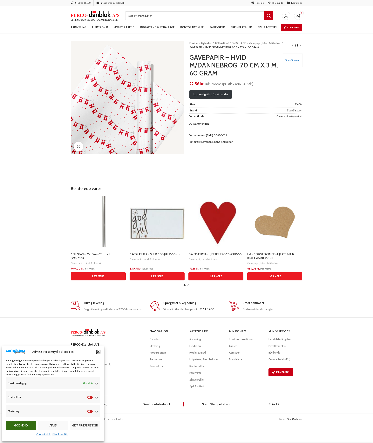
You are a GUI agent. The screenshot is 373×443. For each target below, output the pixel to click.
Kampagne (293, 27)
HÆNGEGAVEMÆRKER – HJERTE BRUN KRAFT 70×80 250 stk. (270, 256)
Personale (156, 359)
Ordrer (233, 346)
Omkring (155, 346)
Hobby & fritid (197, 352)
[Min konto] (286, 16)
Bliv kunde (274, 352)
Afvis (53, 425)
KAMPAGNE (282, 372)
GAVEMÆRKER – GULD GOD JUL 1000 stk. (155, 254)
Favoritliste (235, 359)
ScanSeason (292, 60)
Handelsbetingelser (280, 339)
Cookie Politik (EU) (279, 359)
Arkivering (195, 339)
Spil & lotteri (196, 386)
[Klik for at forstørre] (78, 146)
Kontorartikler (197, 366)
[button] (98, 352)
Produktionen (158, 352)
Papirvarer (195, 373)
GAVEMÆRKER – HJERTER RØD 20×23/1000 (215, 254)
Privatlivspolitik (60, 434)
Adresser (234, 352)
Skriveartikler (196, 379)
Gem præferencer (85, 425)
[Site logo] (95, 15)
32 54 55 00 (207, 309)
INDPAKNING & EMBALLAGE (230, 43)
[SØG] (268, 15)
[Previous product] (293, 45)
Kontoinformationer (241, 339)
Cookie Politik (43, 434)
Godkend (21, 425)
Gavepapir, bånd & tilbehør (265, 43)
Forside (193, 43)
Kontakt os (156, 366)
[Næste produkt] (300, 45)
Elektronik (195, 346)
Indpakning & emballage (203, 359)
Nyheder (206, 43)
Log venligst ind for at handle (210, 94)
